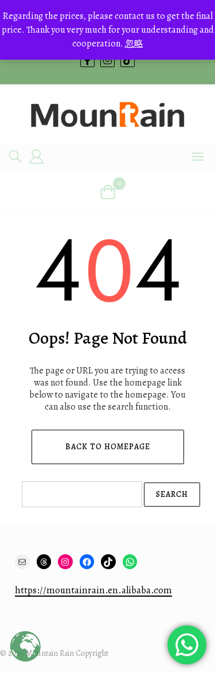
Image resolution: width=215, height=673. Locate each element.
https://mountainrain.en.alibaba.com (93, 590)
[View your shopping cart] (107, 192)
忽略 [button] (134, 43)
